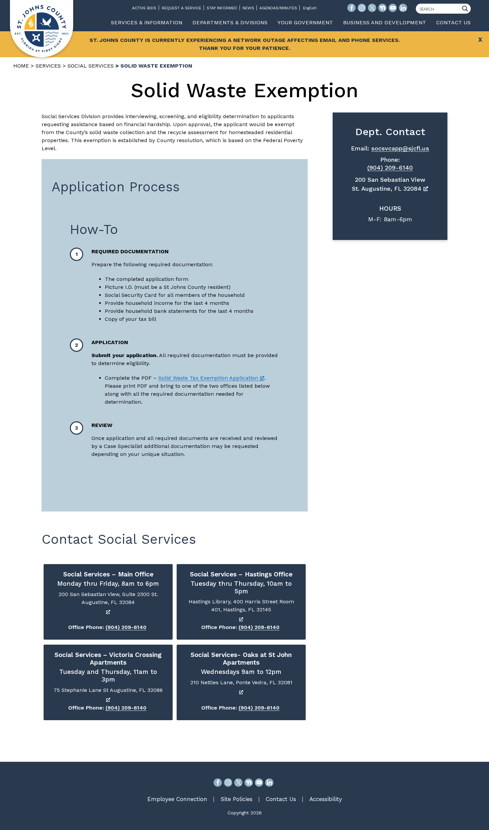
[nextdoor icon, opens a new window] (382, 8)
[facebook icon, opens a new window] (351, 8)
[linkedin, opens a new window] (269, 782)
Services (48, 66)
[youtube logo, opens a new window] (393, 8)
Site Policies (236, 799)
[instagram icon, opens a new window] (362, 8)
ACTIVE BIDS (144, 8)
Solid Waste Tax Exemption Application (208, 378)
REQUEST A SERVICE (181, 8)
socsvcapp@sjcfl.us (400, 148)
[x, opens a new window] (238, 782)
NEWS (248, 8)
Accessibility (325, 799)
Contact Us (281, 799)
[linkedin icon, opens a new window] (403, 8)
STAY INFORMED (222, 8)
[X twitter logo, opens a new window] (372, 8)
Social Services (91, 66)
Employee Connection (177, 799)
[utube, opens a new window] (259, 782)
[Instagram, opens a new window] (228, 782)
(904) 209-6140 (125, 627)
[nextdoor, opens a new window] (248, 782)
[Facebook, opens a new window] (218, 782)
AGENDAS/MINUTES (278, 8)
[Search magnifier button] (467, 9)
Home (21, 66)
